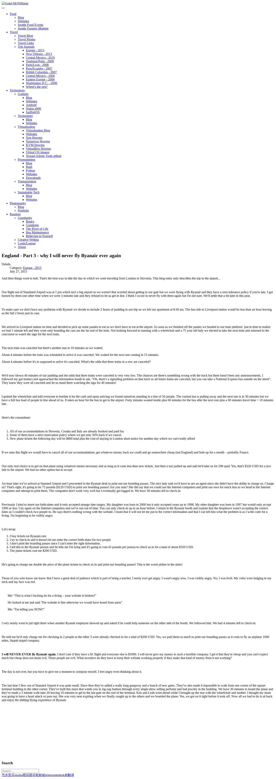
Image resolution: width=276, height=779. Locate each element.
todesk (60, 775)
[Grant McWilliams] (15, 3)
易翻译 (69, 775)
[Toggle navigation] (3, 8)
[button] (13, 14)
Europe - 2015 (32, 268)
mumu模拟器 (23, 775)
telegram (50, 775)
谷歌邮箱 (38, 775)
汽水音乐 (8, 775)
